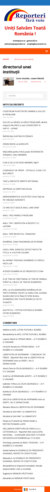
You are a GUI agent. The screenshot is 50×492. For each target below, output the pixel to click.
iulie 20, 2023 (22, 82)
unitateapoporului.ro (14, 44)
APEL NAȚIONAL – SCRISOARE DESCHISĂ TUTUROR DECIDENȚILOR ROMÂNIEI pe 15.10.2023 (24, 434)
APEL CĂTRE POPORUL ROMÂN (26, 329)
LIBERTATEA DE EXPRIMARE (31, 407)
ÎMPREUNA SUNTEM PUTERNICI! (18, 136)
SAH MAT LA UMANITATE (24, 411)
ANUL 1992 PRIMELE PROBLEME (18, 215)
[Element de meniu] (22, 3)
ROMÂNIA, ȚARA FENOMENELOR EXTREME (22, 241)
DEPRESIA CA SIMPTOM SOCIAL (17, 189)
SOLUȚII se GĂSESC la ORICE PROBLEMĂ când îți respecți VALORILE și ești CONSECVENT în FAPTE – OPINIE (25, 125)
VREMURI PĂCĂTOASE (22, 473)
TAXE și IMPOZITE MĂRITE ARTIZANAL (20, 181)
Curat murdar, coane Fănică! (30, 78)
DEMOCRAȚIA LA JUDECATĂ (15, 144)
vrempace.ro (19, 40)
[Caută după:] (25, 95)
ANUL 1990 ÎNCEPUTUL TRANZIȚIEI (19, 234)
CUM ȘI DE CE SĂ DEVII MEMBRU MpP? (21, 162)
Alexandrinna (36, 82)
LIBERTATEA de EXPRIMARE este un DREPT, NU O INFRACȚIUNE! (23, 360)
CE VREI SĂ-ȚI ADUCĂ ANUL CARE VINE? (21, 207)
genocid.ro (32, 40)
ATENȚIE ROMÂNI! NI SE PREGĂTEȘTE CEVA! (23, 271)
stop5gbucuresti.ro (36, 44)
